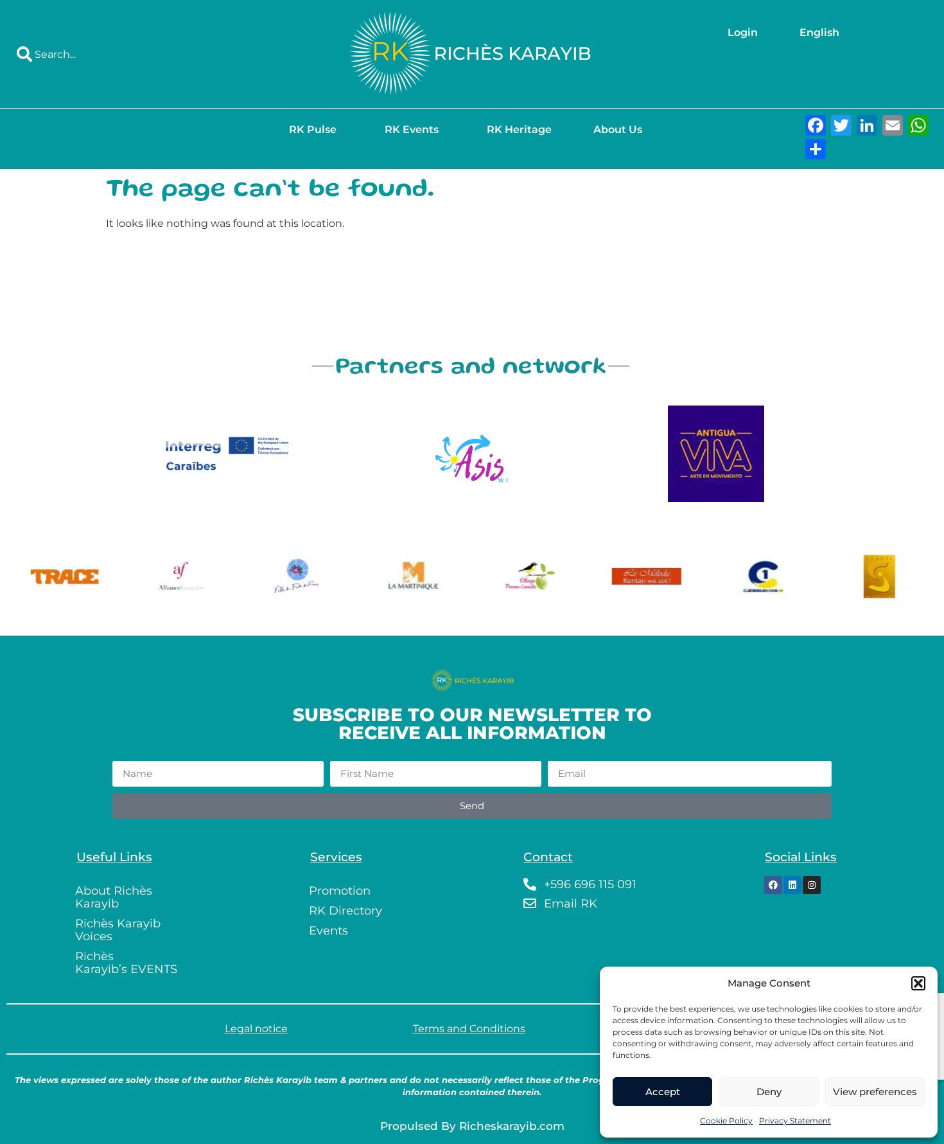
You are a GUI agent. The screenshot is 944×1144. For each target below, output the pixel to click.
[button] (918, 983)
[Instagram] (812, 885)
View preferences (875, 1092)
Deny (769, 1092)
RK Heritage (519, 129)
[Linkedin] (792, 885)
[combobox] (157, 54)
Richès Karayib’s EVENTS (126, 962)
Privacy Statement (795, 1120)
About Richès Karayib (113, 897)
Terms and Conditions (469, 1029)
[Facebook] (773, 885)
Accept (662, 1092)
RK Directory (345, 911)
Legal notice (256, 1029)
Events (328, 931)
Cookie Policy (726, 1120)
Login (743, 32)
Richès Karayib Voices (118, 929)
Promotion (340, 891)
